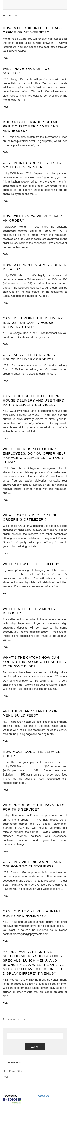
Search (35, 1046)
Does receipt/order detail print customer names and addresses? (30, 126)
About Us (43, 1095)
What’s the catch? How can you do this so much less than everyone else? (34, 662)
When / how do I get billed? (31, 564)
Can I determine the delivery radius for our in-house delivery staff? (33, 322)
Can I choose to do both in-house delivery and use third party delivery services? (33, 400)
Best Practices (12, 1070)
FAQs (5, 58)
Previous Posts (17, 1019)
